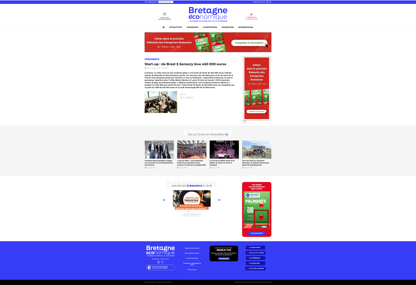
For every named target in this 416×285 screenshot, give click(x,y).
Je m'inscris (223, 259)
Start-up (182, 94)
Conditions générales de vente (192, 264)
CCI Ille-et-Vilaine (256, 253)
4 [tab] (195, 212)
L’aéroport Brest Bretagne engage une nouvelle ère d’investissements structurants (159, 163)
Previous (164, 200)
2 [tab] (191, 212)
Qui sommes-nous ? (192, 253)
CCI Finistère (254, 263)
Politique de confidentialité (163, 282)
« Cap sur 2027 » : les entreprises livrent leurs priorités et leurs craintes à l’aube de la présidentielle (191, 163)
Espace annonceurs (192, 248)
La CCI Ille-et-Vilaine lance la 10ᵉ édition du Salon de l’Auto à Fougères (222, 163)
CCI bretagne (254, 247)
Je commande (257, 233)
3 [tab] (193, 212)
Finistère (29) (189, 97)
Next (219, 200)
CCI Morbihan (254, 258)
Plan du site (192, 269)
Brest (181, 97)
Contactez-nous (192, 258)
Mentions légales (150, 282)
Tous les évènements (192, 215)
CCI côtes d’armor (256, 268)
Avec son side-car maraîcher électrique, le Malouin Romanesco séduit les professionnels (255, 163)
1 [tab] (188, 212)
